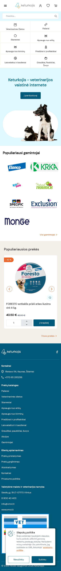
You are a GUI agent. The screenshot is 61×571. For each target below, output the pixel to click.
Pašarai (5, 390)
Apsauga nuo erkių (11, 408)
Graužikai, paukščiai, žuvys (15, 430)
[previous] (9, 289)
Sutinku (42, 559)
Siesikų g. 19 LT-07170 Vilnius (16, 492)
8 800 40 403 (8, 498)
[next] (51, 289)
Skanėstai (6, 402)
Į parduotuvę (30, 95)
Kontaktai (6, 473)
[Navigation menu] (5, 6)
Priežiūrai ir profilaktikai (13, 419)
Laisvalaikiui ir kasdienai (13, 425)
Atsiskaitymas (8, 467)
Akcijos (5, 436)
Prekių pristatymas (11, 455)
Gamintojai (7, 442)
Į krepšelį (44, 322)
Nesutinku (18, 559)
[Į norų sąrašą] (48, 5)
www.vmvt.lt (7, 509)
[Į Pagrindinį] (25, 6)
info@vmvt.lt (7, 503)
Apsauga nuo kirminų (12, 413)
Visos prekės (47, 335)
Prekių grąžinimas (10, 461)
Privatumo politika (10, 478)
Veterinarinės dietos (11, 396)
